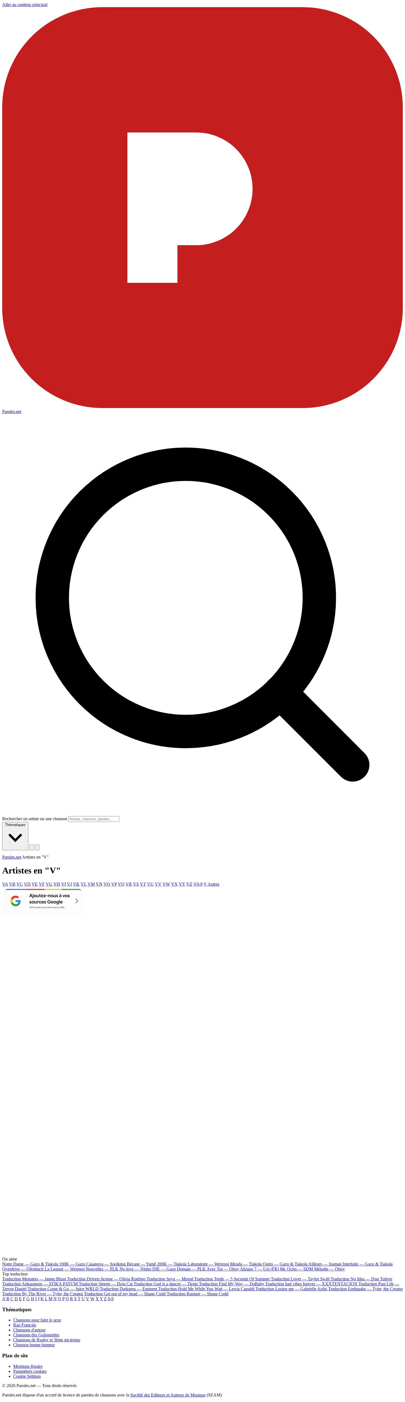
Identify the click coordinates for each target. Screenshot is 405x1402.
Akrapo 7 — (259, 1269)
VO (107, 884)
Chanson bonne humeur (34, 1344)
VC (20, 884)
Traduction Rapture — (197, 1293)
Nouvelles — (102, 1269)
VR (129, 884)
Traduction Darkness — (128, 1288)
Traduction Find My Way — (231, 1284)
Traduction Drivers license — (106, 1279)
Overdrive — (23, 1269)
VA (5, 884)
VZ (189, 884)
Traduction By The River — (43, 1293)
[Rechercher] (31, 847)
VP (114, 884)
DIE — (164, 1269)
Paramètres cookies (30, 1371)
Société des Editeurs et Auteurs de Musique (168, 1395)
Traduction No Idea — (361, 1279)
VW (166, 884)
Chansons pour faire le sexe (37, 1320)
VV (158, 884)
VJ (69, 884)
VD (27, 884)
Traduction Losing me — (291, 1288)
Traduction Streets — (106, 1284)
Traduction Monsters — (34, 1279)
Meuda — (246, 1264)
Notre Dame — (30, 1264)
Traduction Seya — (170, 1279)
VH (56, 884)
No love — (135, 1269)
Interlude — (368, 1264)
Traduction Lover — (300, 1279)
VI (63, 884)
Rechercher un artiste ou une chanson (34, 818)
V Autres (211, 884)
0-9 (111, 1298)
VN (99, 884)
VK (76, 884)
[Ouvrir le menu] (37, 847)
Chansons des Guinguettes (36, 1335)
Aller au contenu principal (24, 4)
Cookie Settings (27, 1376)
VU (150, 884)
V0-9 (197, 884)
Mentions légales (27, 1366)
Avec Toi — (223, 1269)
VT (143, 884)
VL (84, 884)
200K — (172, 1264)
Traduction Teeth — (232, 1279)
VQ (121, 884)
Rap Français (24, 1325)
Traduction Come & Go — (63, 1288)
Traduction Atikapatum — (40, 1284)
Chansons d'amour (29, 1330)
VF (42, 884)
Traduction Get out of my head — (125, 1293)
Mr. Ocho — (296, 1269)
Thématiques (15, 825)
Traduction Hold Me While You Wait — (206, 1288)
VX (174, 884)
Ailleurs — (325, 1264)
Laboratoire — (208, 1264)
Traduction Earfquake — (365, 1288)
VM (91, 884)
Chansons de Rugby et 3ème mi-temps (46, 1339)
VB (12, 884)
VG (49, 884)
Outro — (285, 1264)
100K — (72, 1264)
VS (136, 884)
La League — (65, 1269)
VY (182, 884)
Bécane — (141, 1264)
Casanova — (106, 1264)
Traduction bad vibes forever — (311, 1284)
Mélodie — (329, 1269)
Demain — (191, 1269)
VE (35, 884)
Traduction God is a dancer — (166, 1284)
